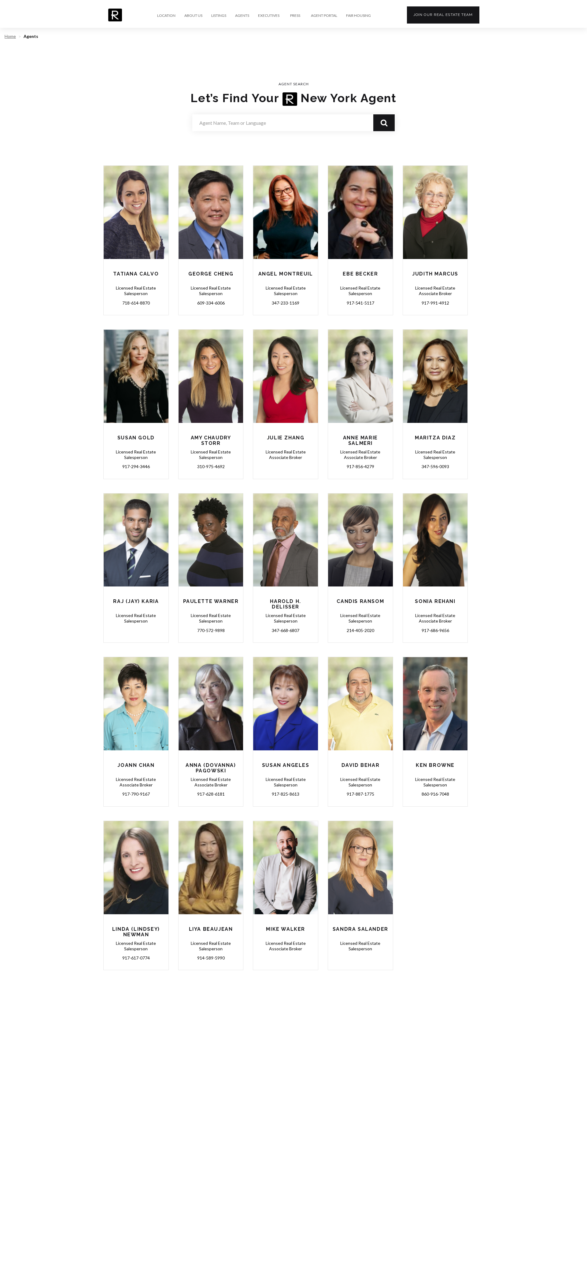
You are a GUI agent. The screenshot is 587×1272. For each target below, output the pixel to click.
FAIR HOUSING (358, 15)
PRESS (295, 15)
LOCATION (166, 15)
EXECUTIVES (268, 15)
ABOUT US (193, 15)
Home (10, 36)
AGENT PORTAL (324, 15)
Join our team (443, 15)
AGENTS (242, 15)
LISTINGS (218, 15)
